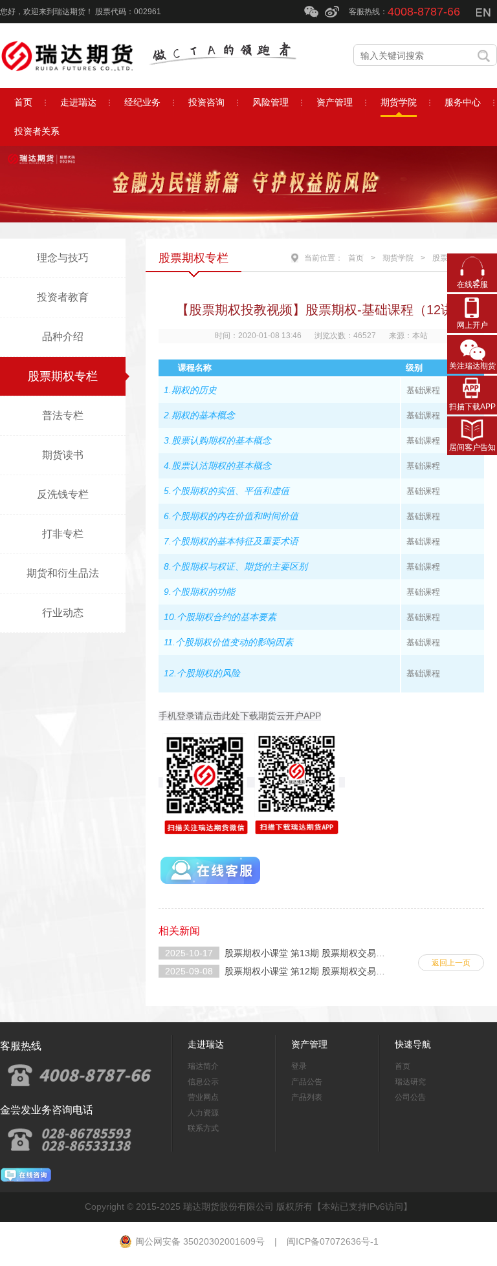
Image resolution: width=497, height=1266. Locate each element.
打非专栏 (62, 533)
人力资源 (203, 1112)
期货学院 (398, 258)
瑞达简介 (203, 1066)
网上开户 (472, 325)
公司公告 (410, 1097)
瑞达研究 (410, 1081)
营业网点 (203, 1097)
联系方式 (203, 1128)
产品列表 (306, 1097)
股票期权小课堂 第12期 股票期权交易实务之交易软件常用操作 (350, 971)
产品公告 (306, 1081)
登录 (299, 1066)
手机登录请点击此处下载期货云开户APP (240, 716)
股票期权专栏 (63, 376)
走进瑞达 (206, 1044)
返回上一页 (451, 962)
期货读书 (62, 454)
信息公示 (203, 1081)
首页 (356, 258)
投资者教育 (63, 297)
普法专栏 (62, 415)
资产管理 (309, 1044)
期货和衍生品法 (63, 573)
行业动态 (62, 612)
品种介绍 (62, 336)
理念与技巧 (63, 257)
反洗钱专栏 (63, 494)
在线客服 (472, 284)
